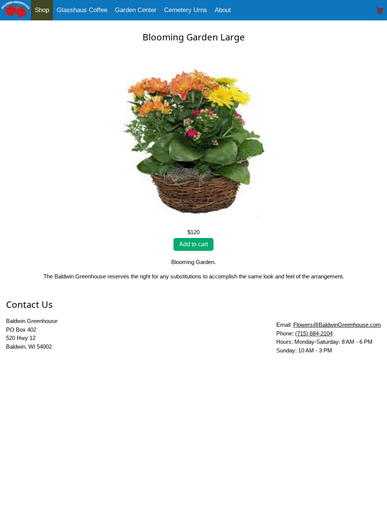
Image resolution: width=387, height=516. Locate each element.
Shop (42, 10)
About (223, 10)
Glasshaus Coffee (82, 10)
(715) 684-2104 (314, 333)
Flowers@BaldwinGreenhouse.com (337, 324)
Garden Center (135, 10)
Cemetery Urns (185, 10)
